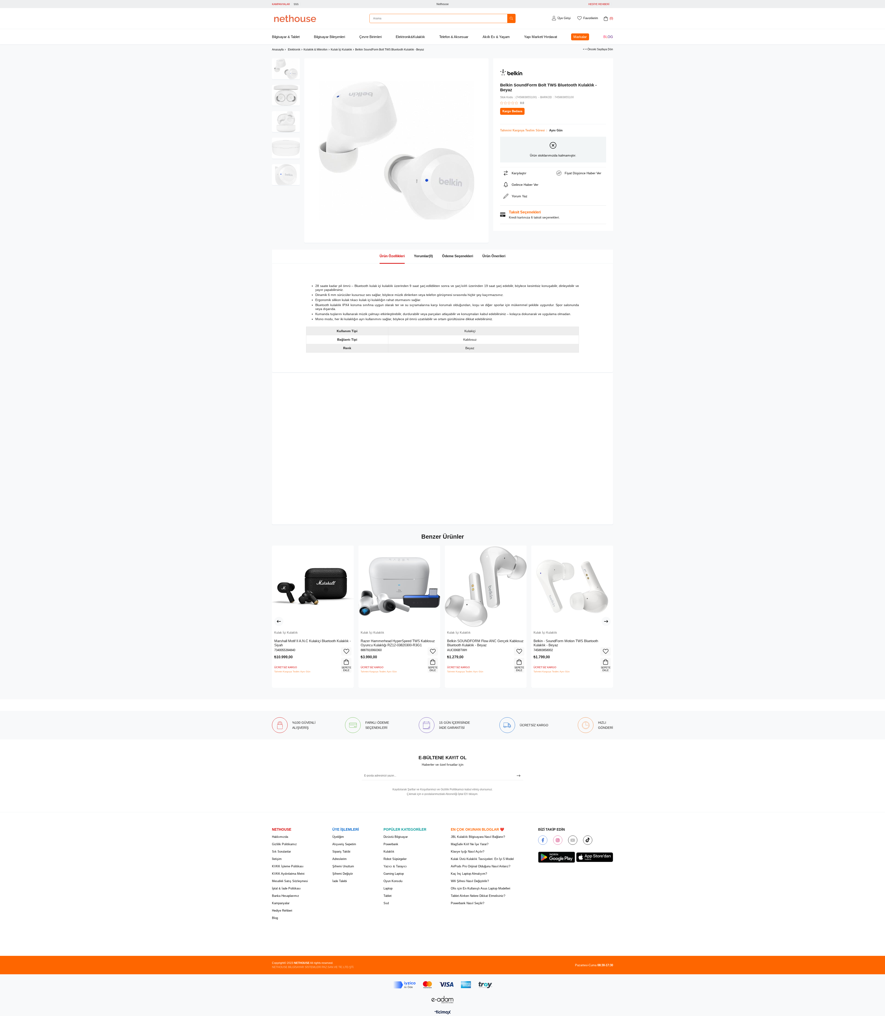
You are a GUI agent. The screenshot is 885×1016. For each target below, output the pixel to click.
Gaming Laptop (394, 873)
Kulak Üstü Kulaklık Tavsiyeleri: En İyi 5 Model (482, 859)
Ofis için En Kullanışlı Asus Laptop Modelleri (480, 888)
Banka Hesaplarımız (285, 896)
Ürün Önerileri (493, 256)
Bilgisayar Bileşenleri (329, 37)
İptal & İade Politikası (286, 888)
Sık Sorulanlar (281, 851)
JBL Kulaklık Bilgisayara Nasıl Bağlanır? (478, 837)
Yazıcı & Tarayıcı (395, 866)
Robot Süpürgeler (395, 859)
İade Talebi (339, 881)
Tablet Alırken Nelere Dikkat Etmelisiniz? (478, 896)
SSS (296, 4)
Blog (608, 37)
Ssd (386, 903)
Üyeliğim (338, 837)
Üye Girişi (564, 18)
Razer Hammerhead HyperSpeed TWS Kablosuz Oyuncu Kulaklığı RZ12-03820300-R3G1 (398, 643)
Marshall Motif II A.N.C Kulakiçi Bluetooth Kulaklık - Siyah (312, 643)
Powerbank (391, 844)
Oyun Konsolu (393, 881)
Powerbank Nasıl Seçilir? (467, 903)
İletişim (277, 859)
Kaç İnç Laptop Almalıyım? (469, 873)
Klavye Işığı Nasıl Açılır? (467, 851)
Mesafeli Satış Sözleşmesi (290, 881)
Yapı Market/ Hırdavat (540, 37)
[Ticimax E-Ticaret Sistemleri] (442, 1012)
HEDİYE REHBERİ (598, 4)
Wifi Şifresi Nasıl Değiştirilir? (470, 881)
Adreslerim (339, 859)
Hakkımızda (280, 837)
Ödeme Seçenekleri (457, 256)
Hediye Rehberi (282, 910)
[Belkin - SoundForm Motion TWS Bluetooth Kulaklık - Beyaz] (572, 586)
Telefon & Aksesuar (453, 37)
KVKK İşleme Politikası (288, 866)
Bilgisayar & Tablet (286, 37)
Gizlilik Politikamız (284, 844)
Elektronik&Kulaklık (410, 37)
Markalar (580, 37)
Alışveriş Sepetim (344, 844)
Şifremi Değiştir (342, 873)
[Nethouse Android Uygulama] (556, 857)
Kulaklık (389, 851)
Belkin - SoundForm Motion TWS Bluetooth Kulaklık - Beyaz (566, 643)
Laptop (388, 888)
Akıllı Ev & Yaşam (496, 37)
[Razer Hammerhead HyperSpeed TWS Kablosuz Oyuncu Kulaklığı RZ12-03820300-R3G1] (399, 586)
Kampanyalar (280, 903)
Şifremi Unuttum (343, 866)
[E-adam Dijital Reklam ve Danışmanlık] (442, 999)
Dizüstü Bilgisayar (396, 837)
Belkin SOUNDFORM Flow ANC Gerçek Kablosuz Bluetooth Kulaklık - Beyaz (485, 643)
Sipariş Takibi (341, 851)
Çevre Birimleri (370, 37)
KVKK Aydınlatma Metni (288, 873)
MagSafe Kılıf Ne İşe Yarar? (469, 844)
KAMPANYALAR (281, 4)
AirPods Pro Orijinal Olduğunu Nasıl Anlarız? (480, 866)
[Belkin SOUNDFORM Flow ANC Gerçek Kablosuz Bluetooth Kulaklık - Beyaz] (486, 586)
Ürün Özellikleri (392, 256)
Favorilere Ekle (346, 651)
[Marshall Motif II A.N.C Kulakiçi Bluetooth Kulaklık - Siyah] (313, 586)
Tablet (388, 896)
